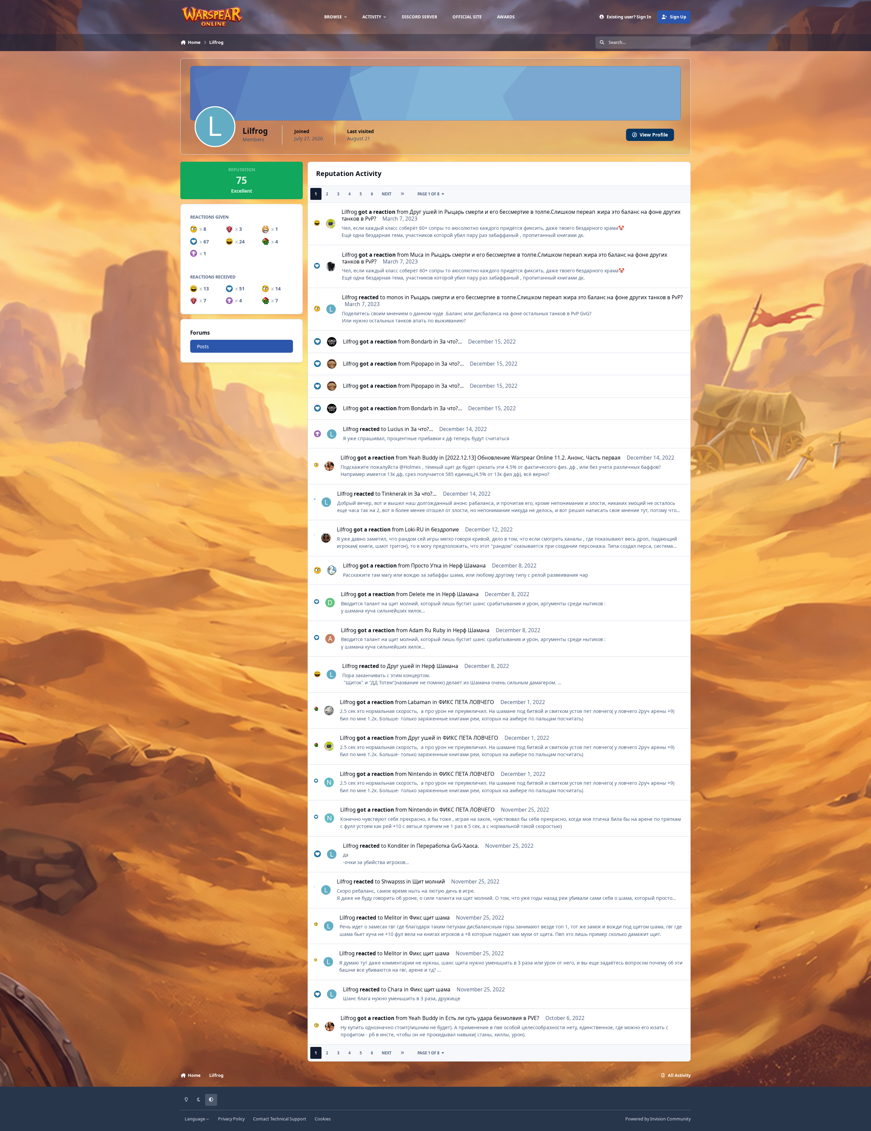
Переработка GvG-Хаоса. (447, 845)
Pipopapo (422, 363)
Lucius (395, 429)
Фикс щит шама (429, 917)
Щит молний (428, 881)
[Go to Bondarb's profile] (331, 342)
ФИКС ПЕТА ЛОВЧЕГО (466, 702)
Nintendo (419, 774)
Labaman (419, 702)
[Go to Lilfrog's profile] (331, 309)
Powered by (658, 1119)
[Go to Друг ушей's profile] (330, 223)
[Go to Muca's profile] (330, 266)
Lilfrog (349, 212)
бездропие (445, 529)
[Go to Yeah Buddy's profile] (329, 466)
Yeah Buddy (423, 457)
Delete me (421, 594)
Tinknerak (394, 493)
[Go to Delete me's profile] (330, 602)
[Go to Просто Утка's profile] (331, 570)
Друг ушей (423, 212)
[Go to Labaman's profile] (329, 710)
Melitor (393, 917)
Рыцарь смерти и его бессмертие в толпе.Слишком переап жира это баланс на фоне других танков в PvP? (511, 215)
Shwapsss (393, 881)
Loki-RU (414, 529)
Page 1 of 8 (428, 193)
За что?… (451, 341)
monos (395, 297)
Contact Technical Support (279, 1119)
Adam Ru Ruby (427, 630)
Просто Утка (426, 565)
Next (386, 193)
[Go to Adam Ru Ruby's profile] (330, 638)
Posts (203, 346)
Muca (417, 254)
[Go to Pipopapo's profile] (331, 364)
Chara (395, 989)
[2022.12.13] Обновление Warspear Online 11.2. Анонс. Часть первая (533, 457)
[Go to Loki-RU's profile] (326, 538)
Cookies (323, 1119)
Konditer (398, 845)
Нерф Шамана (467, 565)
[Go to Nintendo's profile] (329, 782)
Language (195, 1119)
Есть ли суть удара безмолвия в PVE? (492, 1018)
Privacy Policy (231, 1119)
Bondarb (421, 341)
